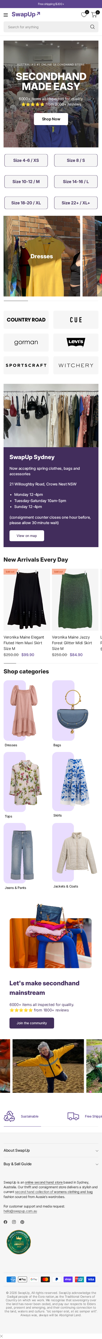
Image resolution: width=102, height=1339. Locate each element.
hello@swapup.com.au (20, 1211)
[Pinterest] (24, 1222)
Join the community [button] (32, 1023)
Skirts (57, 815)
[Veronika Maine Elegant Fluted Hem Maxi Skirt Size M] (27, 600)
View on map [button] (27, 536)
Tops (8, 816)
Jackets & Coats (65, 886)
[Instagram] (16, 1222)
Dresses (11, 745)
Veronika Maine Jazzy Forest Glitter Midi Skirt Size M (72, 643)
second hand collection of (54, 1192)
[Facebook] (7, 1222)
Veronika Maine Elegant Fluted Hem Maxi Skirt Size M (24, 643)
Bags (57, 745)
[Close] (1, 1336)
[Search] (92, 26)
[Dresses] (42, 256)
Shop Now (51, 119)
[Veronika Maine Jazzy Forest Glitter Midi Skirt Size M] (75, 600)
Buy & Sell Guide (18, 1163)
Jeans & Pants (15, 888)
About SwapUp (17, 1150)
